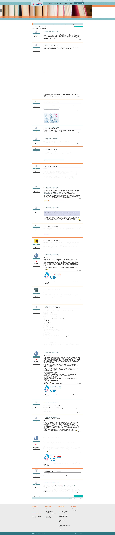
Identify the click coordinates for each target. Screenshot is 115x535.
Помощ (36, 19)
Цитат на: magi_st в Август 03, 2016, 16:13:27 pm (49, 210)
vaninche (36, 140)
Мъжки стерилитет (62, 519)
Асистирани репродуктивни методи (64, 525)
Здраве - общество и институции (51, 513)
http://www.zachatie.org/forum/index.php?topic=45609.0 (52, 193)
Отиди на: (70, 498)
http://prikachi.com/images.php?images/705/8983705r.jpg (66, 485)
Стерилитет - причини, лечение (64, 517)
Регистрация (43, 19)
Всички (44, 26)
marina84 (36, 168)
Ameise (36, 47)
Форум (71, 3)
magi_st (36, 188)
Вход (39, 19)
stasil (36, 309)
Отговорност (48, 516)
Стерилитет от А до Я (62, 529)
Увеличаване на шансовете (63, 515)
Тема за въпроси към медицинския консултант (51, 108)
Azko (36, 473)
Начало (33, 19)
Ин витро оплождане (62, 527)
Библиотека (55, 3)
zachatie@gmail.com (35, 0)
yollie (36, 293)
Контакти (69, 0)
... (36, 26)
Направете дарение (79, 3)
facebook (41, 0)
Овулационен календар (64, 3)
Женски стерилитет (62, 520)
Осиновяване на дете (49, 514)
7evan (36, 484)
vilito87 (36, 244)
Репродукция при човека (62, 513)
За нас (65, 0)
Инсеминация (61, 526)
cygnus (62, 24)
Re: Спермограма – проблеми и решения (52, 31)
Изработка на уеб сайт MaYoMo (78, 533)
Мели (36, 441)
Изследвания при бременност (63, 511)
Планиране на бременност (63, 508)
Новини (50, 3)
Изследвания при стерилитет (63, 516)
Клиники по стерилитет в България (51, 508)
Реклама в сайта (48, 517)
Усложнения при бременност (63, 512)
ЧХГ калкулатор (35, 508)
